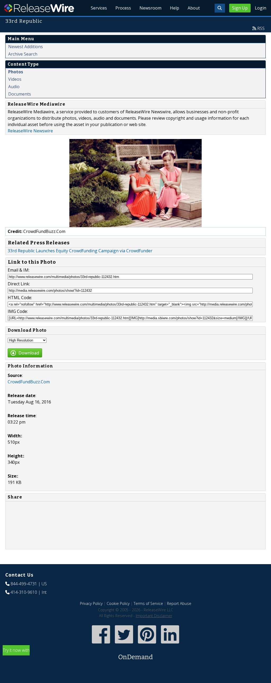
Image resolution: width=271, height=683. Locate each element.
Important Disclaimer (154, 615)
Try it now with (78, 654)
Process (123, 8)
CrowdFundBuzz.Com (29, 382)
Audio (14, 86)
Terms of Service (148, 603)
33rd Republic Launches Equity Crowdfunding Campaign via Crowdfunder (80, 251)
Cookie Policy (118, 603)
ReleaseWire (39, 8)
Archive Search (22, 54)
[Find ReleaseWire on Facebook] (101, 643)
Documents (19, 94)
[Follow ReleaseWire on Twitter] (124, 643)
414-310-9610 (24, 592)
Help (174, 8)
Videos (14, 79)
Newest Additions (25, 47)
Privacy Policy (91, 603)
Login (260, 8)
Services (99, 8)
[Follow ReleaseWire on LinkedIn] (170, 643)
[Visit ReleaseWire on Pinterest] (147, 643)
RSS (261, 28)
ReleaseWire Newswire (30, 131)
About (194, 8)
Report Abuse (179, 603)
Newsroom (150, 8)
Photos (15, 72)
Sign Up (240, 8)
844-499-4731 (24, 584)
